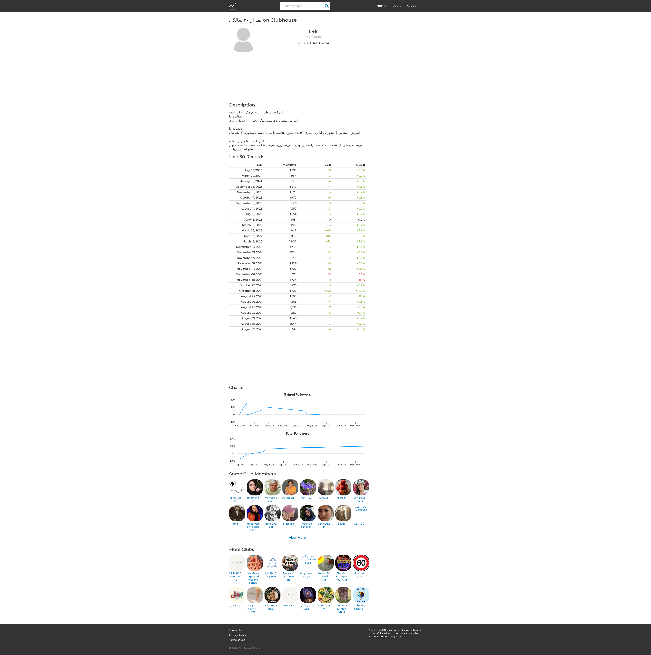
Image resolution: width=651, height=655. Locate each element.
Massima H (288, 525)
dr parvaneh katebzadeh (253, 527)
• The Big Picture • (359, 607)
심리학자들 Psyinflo (271, 575)
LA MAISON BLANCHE (235, 576)
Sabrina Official (271, 607)
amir (235, 523)
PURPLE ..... (306, 499)
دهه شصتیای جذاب (359, 575)
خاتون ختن (359, 523)
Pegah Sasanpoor (306, 525)
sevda (341, 523)
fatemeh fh (253, 499)
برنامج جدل (235, 605)
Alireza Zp (288, 497)
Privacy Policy (237, 635)
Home (381, 6)
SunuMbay (324, 607)
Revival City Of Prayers (288, 576)
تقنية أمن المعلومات (306, 575)
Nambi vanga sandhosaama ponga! (253, 578)
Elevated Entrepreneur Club (342, 576)
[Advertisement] (297, 78)
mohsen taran (271, 499)
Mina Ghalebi (271, 525)
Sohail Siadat (235, 499)
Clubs (411, 6)
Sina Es (323, 497)
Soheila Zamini (359, 499)
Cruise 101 (288, 605)
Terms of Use (237, 639)
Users (396, 6)
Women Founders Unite (342, 608)
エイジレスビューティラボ (253, 608)
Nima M (341, 497)
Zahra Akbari (324, 525)
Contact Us (235, 630)
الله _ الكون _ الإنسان (306, 607)
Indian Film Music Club (324, 576)
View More (297, 538)
